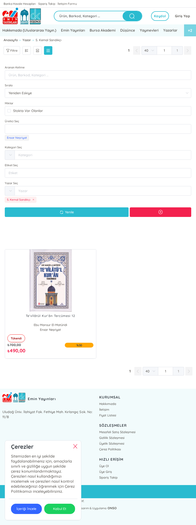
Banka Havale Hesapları (20, 4)
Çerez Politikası (110, 449)
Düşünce (127, 30)
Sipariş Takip (46, 4)
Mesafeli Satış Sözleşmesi (117, 432)
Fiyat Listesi (107, 415)
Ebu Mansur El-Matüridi (50, 325)
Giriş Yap (182, 16)
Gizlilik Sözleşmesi (112, 438)
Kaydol (160, 16)
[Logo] (21, 16)
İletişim (104, 409)
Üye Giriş (105, 472)
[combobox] (98, 129)
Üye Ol (104, 466)
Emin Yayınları (73, 30)
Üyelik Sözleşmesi (111, 443)
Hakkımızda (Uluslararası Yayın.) (29, 30)
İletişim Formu (67, 4)
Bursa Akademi (102, 30)
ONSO (112, 508)
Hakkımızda (107, 404)
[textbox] (98, 129)
